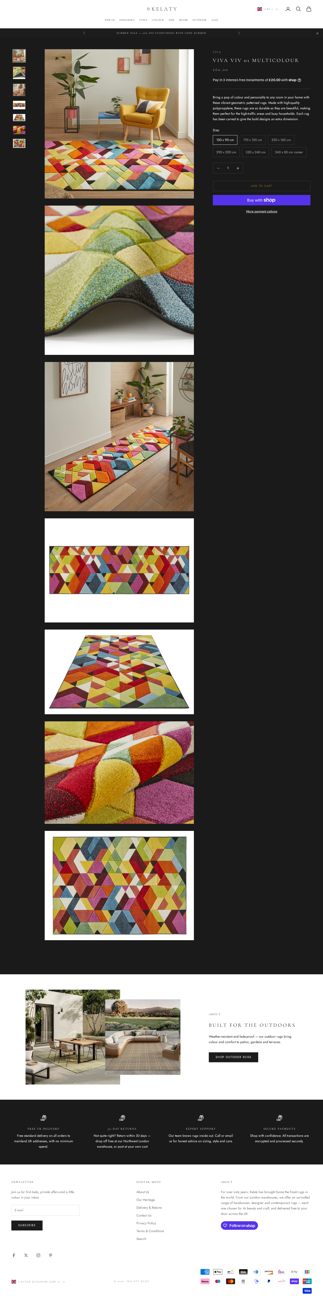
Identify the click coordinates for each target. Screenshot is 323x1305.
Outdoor (199, 20)
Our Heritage (145, 1199)
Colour (158, 20)
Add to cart (261, 186)
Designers (127, 20)
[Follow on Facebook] (13, 1255)
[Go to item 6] (19, 130)
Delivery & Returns (149, 1207)
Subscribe (27, 1225)
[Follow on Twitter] (26, 1255)
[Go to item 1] (19, 55)
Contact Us (144, 1215)
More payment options (261, 211)
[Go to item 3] (19, 90)
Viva (217, 52)
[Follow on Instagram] (38, 1255)
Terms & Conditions (150, 1231)
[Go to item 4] (19, 105)
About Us (142, 1192)
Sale (215, 20)
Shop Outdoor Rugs (233, 1057)
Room (183, 20)
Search (141, 1238)
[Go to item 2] (19, 72)
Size (172, 20)
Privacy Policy (146, 1223)
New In (110, 20)
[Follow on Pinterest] (50, 1255)
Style (143, 20)
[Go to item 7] (19, 143)
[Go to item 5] (19, 118)
